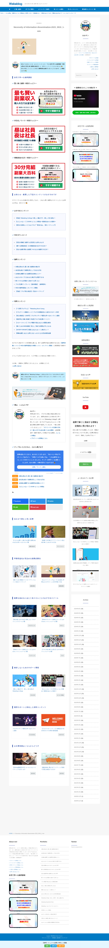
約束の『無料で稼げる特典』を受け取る (86, 112)
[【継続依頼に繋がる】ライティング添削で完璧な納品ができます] (53, 759)
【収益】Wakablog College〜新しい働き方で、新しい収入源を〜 (35, 218)
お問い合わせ (94, 69)
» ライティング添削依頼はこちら (16, 867)
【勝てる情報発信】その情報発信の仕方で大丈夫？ (31, 246)
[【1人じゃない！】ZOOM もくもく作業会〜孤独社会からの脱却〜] (53, 680)
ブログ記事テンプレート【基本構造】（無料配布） (31, 284)
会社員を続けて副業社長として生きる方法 (28, 270)
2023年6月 (77, 662)
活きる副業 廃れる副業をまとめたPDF (49, 873)
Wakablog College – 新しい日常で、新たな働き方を (52, 898)
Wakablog (53, 936)
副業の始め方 (32, 546)
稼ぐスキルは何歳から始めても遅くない (27, 281)
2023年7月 (77, 658)
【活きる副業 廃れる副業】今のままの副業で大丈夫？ (31, 249)
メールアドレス (85, 452)
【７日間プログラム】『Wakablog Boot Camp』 (30, 308)
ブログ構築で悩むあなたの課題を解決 (49, 881)
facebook (18, 501)
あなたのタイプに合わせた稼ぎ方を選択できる (29, 277)
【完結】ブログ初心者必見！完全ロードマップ (29, 291)
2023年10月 (77, 644)
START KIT (61, 734)
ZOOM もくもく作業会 (46, 910)
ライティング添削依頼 (92, 64)
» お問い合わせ (16, 366)
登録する (85, 464)
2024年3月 (77, 622)
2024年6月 (77, 608)
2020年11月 (77, 801)
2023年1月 (77, 684)
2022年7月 (77, 711)
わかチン (52, 473)
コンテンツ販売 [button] (44, 9)
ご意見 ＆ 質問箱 (94, 66)
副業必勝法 (32, 586)
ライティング (32, 655)
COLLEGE (32, 695)
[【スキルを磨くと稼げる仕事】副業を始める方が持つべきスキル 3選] (24, 532)
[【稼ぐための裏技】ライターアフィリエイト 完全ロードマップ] (24, 571)
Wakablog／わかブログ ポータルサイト (49, 906)
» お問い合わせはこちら (14, 871)
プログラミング (31, 625)
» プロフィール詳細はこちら (38, 438)
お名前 (85, 440)
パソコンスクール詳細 (92, 60)
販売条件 (59, 937)
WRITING (33, 773)
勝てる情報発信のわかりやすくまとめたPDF (50, 869)
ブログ (62, 655)
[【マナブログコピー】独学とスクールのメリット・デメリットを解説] (85, 575)
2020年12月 (77, 796)
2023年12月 (77, 635)
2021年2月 (77, 787)
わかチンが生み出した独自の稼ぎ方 (49, 914)
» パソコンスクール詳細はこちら (16, 862)
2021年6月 (77, 769)
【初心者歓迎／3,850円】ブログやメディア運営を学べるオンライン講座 (37, 315)
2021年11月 (77, 747)
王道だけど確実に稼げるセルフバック (49, 918)
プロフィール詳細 (93, 57)
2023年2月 (77, 680)
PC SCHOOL (32, 734)
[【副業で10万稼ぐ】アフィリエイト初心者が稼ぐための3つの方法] (53, 532)
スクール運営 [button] (59, 9)
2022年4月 (77, 725)
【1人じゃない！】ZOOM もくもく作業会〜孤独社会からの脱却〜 (35, 221)
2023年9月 (77, 649)
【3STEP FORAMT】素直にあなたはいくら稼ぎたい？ (32, 329)
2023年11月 (77, 640)
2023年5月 (77, 667)
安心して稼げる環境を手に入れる (48, 885)
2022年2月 (77, 734)
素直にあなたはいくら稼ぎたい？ (48, 889)
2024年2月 (77, 626)
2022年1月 (77, 738)
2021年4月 (77, 778)
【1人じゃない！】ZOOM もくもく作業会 (31, 486)
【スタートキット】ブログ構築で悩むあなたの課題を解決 (33, 322)
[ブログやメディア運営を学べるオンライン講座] (24, 720)
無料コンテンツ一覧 (90, 9)
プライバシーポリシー (46, 937)
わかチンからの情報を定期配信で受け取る (50, 922)
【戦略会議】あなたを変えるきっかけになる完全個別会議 (33, 333)
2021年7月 (77, 765)
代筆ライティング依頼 (92, 62)
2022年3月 (77, 729)
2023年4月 (77, 671)
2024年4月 (77, 617)
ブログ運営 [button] (30, 9)
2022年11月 (77, 693)
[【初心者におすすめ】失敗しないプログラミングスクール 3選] (24, 611)
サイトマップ (64, 937)
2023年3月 (77, 675)
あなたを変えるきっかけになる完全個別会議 (50, 893)
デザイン (62, 625)
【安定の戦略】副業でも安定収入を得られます (29, 242)
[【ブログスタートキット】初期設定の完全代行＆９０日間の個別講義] (53, 720)
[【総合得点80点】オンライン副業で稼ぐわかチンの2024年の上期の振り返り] (85, 491)
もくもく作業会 (60, 695)
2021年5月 (77, 774)
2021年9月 (77, 756)
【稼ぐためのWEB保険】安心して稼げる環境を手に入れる (33, 326)
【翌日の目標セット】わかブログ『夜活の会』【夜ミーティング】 (35, 225)
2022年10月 (77, 698)
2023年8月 (77, 653)
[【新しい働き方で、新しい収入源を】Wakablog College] (24, 680)
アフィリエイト (60, 546)
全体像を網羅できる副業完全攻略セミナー (28, 274)
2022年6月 (77, 716)
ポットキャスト (73, 9)
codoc (61, 473)
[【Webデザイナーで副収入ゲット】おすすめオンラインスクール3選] (53, 611)
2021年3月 (77, 783)
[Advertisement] (84, 820)
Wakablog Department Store (47, 902)
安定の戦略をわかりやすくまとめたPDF (50, 865)
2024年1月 (77, 631)
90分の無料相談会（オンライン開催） (27, 288)
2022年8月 (77, 707)
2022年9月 (77, 702)
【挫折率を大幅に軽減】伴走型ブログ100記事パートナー (32, 319)
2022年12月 (77, 689)
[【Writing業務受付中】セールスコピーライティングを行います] (24, 759)
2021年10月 (77, 751)
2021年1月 (77, 792)
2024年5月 (77, 613)
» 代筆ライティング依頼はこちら (16, 865)
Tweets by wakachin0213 (76, 847)
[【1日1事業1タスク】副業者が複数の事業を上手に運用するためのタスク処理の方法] (85, 512)
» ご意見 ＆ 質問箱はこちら (15, 869)
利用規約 (54, 937)
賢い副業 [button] (18, 9)
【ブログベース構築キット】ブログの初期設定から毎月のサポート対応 (37, 312)
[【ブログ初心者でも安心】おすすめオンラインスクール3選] (53, 641)
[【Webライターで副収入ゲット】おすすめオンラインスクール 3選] (24, 641)
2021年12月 (77, 743)
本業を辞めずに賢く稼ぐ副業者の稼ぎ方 (27, 267)
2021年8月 (77, 760)
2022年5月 (77, 720)
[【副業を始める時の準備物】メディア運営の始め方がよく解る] (85, 554)
